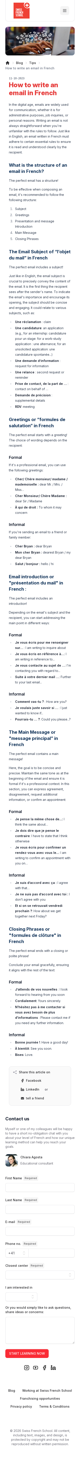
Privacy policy (21, 1406)
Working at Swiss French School (47, 1390)
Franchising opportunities (40, 1398)
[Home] (7, 63)
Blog (19, 63)
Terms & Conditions (54, 1406)
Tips (32, 63)
